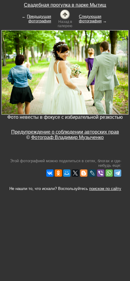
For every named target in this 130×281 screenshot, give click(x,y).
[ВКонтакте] (50, 173)
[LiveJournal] (92, 173)
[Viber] (100, 173)
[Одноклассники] (58, 173)
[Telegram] (117, 173)
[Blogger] (83, 173)
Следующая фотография (90, 18)
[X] (75, 173)
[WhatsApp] (109, 173)
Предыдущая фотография (39, 18)
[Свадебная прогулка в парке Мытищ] (65, 14)
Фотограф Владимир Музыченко (67, 137)
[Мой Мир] (66, 173)
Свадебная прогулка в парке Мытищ (65, 5)
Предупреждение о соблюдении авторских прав (65, 131)
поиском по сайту (105, 188)
